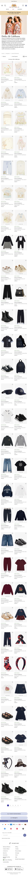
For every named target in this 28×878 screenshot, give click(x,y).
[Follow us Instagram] (11, 829)
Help (16, 857)
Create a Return (6, 848)
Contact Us (5, 850)
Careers (16, 848)
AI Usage (17, 853)
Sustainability (6, 862)
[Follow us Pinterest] (17, 829)
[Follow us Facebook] (5, 829)
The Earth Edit (15, 843)
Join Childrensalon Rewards (14, 821)
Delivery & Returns (6, 846)
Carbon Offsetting (7, 859)
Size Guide (5, 855)
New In (7, 9)
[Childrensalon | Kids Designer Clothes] (14, 5)
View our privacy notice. (6, 838)
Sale (13, 9)
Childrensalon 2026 (17, 872)
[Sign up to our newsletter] (24, 835)
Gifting (16, 846)
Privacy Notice (18, 850)
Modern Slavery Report (19, 859)
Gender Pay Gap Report (6, 857)
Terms (16, 855)
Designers (20, 9)
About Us (5, 853)
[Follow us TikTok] (23, 829)
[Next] (20, 805)
